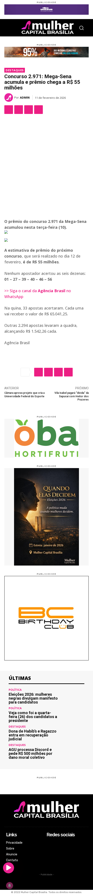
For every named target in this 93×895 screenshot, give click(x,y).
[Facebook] (8, 109)
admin (25, 97)
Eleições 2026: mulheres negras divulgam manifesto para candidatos (33, 698)
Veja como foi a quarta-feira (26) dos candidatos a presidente (33, 716)
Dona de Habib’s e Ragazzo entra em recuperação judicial (32, 735)
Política (15, 689)
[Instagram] (49, 849)
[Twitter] (18, 109)
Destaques (15, 70)
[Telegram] (38, 109)
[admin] (9, 97)
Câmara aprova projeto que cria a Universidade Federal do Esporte (24, 394)
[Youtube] (49, 860)
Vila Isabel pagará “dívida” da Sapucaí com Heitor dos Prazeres (72, 396)
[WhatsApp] (28, 109)
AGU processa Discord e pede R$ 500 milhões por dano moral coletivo (30, 753)
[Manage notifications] (9, 885)
